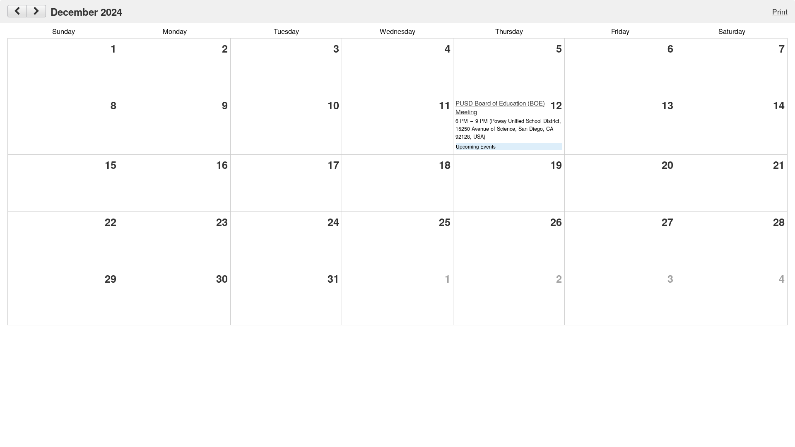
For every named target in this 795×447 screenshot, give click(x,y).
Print (780, 11)
